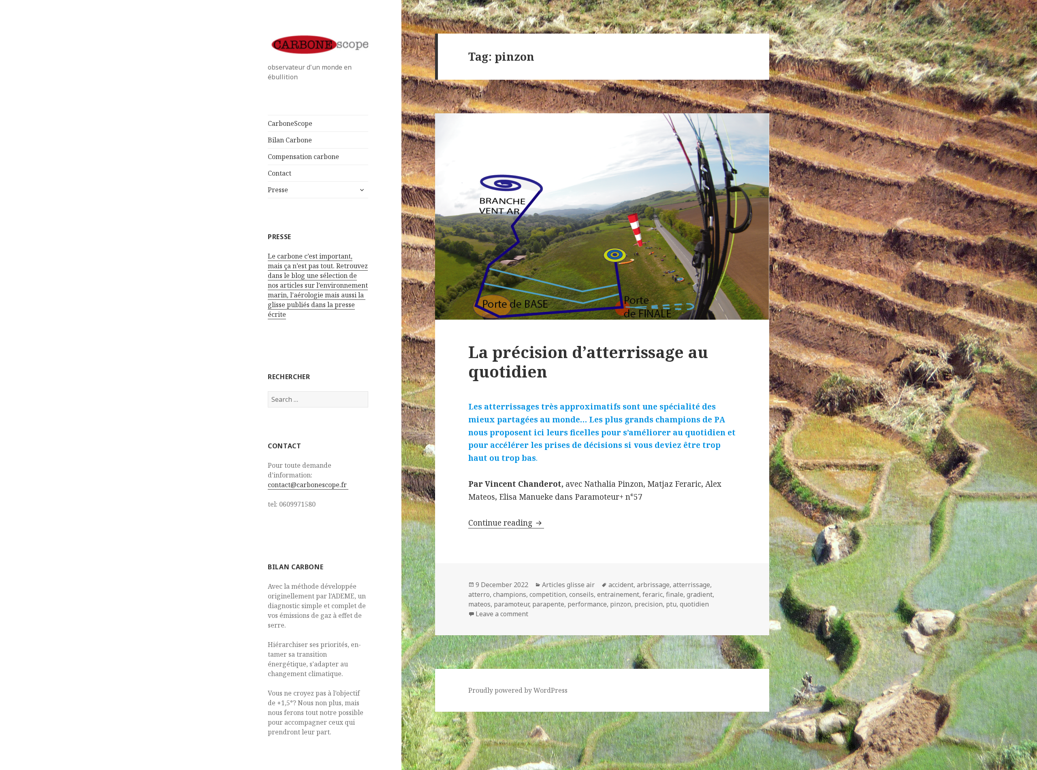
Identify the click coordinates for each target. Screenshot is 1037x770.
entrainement (618, 594)
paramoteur (511, 604)
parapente (548, 604)
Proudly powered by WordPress (518, 690)
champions (509, 594)
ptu (671, 604)
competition (547, 594)
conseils (581, 594)
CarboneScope (290, 123)
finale (674, 594)
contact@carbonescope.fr (308, 484)
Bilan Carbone (290, 140)
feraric (652, 594)
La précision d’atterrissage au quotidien (588, 361)
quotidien (694, 604)
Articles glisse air (568, 584)
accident (621, 584)
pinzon (620, 604)
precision (648, 604)
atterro (479, 594)
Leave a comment (502, 613)
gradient (700, 594)
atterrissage (691, 584)
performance (587, 604)
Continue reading (506, 523)
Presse (278, 189)
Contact (279, 173)
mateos (479, 604)
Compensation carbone (303, 156)
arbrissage (653, 584)
